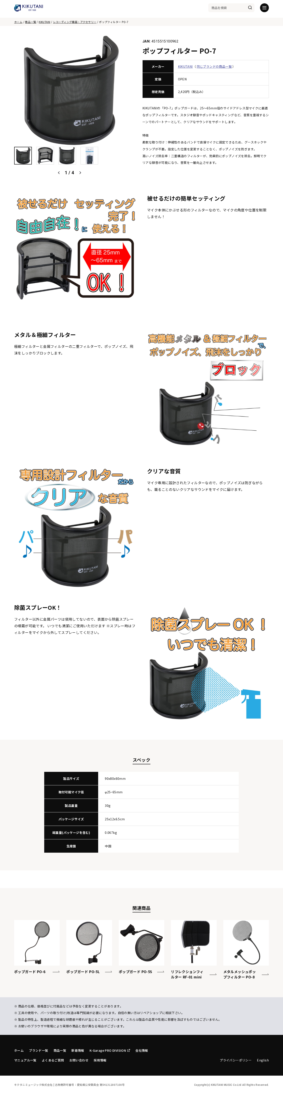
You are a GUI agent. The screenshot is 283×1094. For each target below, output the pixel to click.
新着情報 (77, 1050)
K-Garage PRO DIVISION (108, 1050)
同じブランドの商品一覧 (214, 66)
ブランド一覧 (38, 1050)
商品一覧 (30, 22)
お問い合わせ (78, 1060)
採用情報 (100, 1060)
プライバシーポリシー (236, 1060)
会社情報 (141, 1050)
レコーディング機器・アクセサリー (74, 22)
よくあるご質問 (53, 1060)
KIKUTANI (44, 22)
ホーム (18, 22)
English (263, 1060)
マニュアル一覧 (25, 1060)
